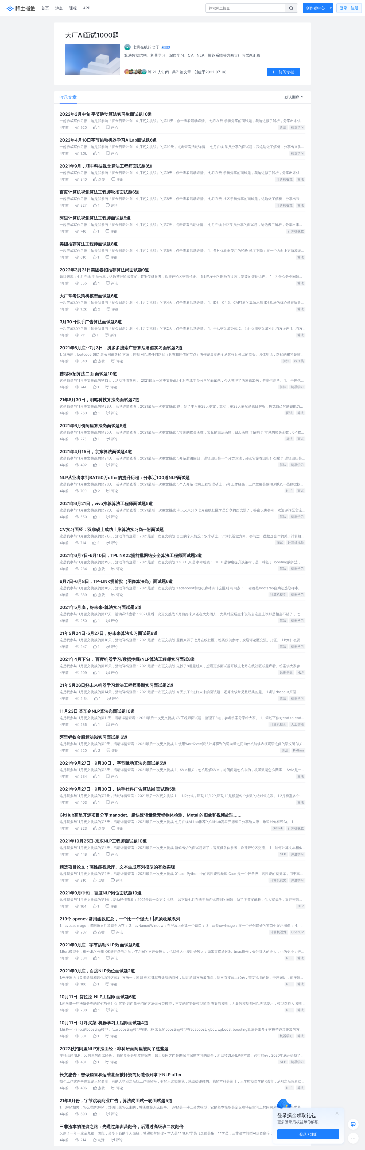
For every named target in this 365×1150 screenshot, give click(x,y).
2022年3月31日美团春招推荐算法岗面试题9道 (104, 269)
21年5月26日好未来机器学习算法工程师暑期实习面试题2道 (116, 685)
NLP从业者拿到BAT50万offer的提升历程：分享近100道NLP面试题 (125, 477)
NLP (289, 491)
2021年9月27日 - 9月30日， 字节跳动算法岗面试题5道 (113, 763)
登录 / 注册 (308, 1134)
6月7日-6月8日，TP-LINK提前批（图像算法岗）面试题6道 (116, 581)
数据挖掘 (286, 672)
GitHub (278, 828)
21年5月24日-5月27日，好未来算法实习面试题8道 (109, 633)
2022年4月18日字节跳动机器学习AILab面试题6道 (108, 140)
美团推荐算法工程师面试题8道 (89, 243)
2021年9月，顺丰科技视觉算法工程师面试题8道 (106, 166)
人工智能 (297, 724)
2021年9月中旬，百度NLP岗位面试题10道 (101, 892)
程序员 (299, 361)
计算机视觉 (285, 179)
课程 (73, 8)
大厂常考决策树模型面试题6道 (89, 295)
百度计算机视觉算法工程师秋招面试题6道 (99, 192)
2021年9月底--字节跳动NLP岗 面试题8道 (100, 944)
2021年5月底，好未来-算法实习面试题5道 (100, 607)
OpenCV (297, 932)
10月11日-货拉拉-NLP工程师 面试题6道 (98, 996)
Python (298, 750)
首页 (45, 8)
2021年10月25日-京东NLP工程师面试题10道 (103, 841)
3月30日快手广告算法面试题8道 (91, 321)
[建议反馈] (353, 1124)
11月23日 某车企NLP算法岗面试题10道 (97, 711)
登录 (349, 8)
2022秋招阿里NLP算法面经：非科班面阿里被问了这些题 (114, 1048)
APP (86, 8)
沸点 (59, 8)
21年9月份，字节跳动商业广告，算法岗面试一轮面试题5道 (116, 1100)
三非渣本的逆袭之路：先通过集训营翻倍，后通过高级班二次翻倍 (122, 1126)
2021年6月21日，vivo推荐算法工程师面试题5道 (106, 503)
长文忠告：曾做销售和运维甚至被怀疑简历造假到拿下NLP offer (120, 1074)
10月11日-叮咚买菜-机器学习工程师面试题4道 (104, 1022)
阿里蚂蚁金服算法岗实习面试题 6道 (93, 737)
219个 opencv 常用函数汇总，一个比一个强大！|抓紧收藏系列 (120, 918)
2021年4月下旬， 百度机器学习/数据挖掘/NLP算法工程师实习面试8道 (127, 659)
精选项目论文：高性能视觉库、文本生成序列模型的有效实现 (117, 867)
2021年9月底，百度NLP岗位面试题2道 (97, 970)
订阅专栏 (286, 72)
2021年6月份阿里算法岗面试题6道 (93, 425)
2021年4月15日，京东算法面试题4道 (96, 451)
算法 (283, 127)
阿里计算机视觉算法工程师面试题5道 (95, 218)
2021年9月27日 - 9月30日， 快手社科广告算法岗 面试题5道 (118, 789)
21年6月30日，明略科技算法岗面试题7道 (99, 399)
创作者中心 (315, 8)
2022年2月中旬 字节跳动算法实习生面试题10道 (106, 114)
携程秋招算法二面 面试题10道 (88, 373)
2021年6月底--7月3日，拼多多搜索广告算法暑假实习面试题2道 (121, 347)
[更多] (353, 1138)
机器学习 (297, 127)
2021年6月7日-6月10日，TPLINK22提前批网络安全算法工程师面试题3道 (131, 555)
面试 (289, 413)
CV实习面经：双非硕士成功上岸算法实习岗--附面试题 (112, 529)
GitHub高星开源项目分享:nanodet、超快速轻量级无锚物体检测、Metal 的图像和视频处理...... (151, 815)
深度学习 (297, 854)
